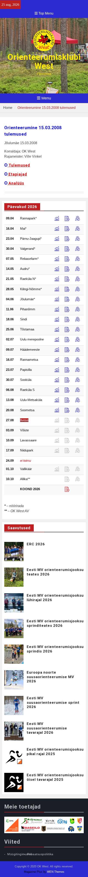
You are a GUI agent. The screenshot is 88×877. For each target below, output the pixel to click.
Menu (46, 98)
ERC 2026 (36, 544)
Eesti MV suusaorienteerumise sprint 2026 (53, 702)
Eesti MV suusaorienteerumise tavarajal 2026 (47, 728)
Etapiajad (17, 174)
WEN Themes (55, 871)
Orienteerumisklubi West (44, 61)
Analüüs (15, 183)
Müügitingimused (19, 854)
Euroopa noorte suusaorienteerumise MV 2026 (50, 676)
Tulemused (18, 165)
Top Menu (45, 13)
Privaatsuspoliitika (40, 854)
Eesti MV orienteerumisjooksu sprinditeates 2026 (55, 623)
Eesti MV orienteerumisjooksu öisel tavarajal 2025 (55, 777)
